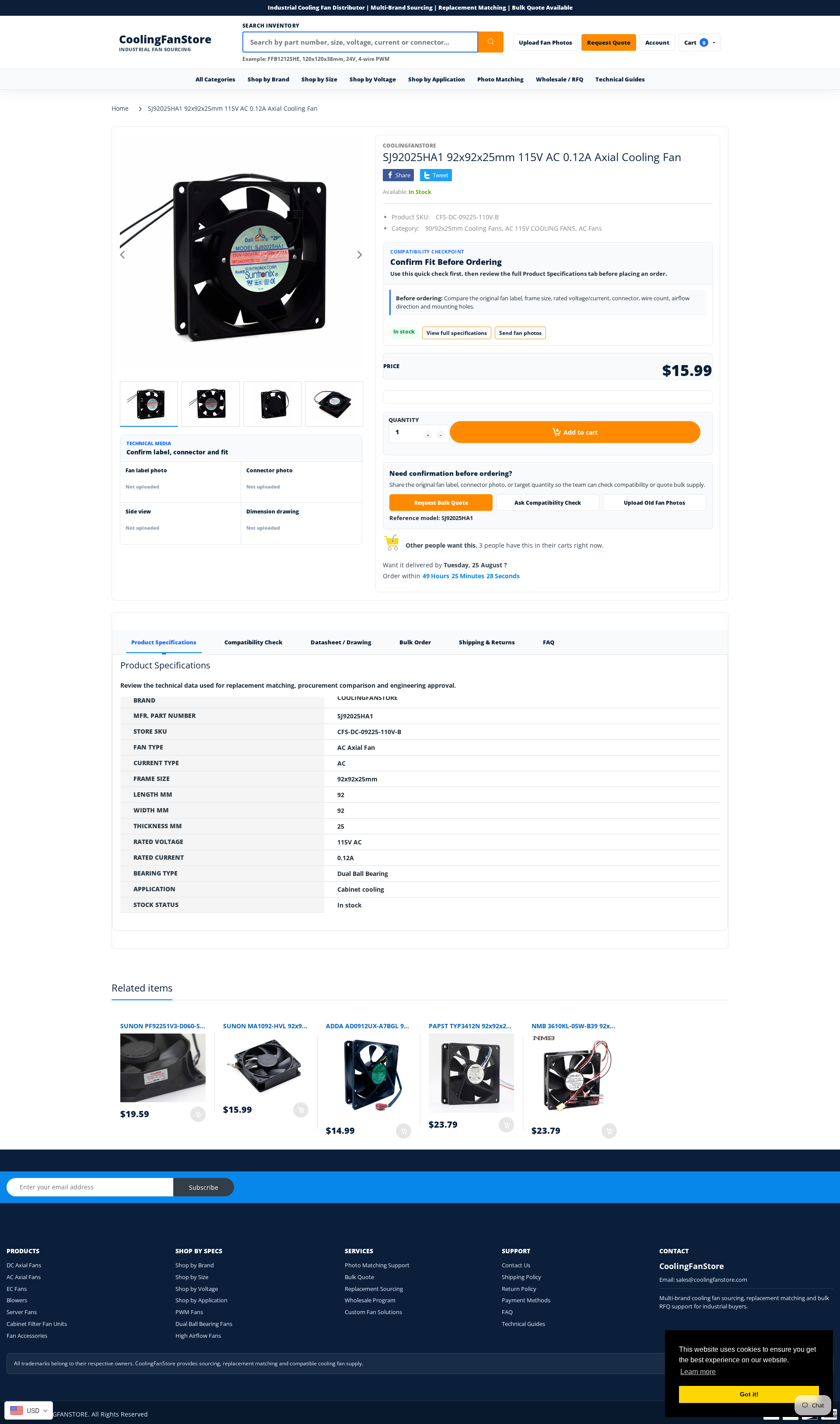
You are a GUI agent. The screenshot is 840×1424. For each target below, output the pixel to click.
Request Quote (608, 42)
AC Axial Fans (24, 1277)
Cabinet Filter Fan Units (37, 1324)
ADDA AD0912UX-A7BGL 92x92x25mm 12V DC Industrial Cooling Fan (368, 1026)
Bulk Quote (359, 1277)
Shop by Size (191, 1277)
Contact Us (516, 1265)
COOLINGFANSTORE (409, 145)
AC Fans (590, 228)
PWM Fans (189, 1312)
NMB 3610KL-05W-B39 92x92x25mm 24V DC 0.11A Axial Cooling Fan (574, 1026)
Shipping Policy (521, 1277)
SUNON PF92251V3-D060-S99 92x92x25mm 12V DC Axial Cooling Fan (163, 1026)
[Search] (491, 42)
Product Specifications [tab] (163, 642)
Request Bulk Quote (441, 502)
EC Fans (17, 1289)
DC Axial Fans (24, 1265)
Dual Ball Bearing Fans (203, 1324)
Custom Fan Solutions (373, 1312)
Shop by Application (201, 1300)
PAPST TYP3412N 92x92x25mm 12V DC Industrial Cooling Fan (471, 1026)
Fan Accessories (27, 1336)
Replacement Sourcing (374, 1289)
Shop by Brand (194, 1265)
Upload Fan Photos (545, 42)
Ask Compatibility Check (547, 502)
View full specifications (457, 333)
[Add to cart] (198, 1114)
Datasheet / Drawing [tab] (341, 642)
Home (120, 108)
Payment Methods (526, 1300)
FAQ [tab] (548, 642)
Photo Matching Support (377, 1265)
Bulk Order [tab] (415, 642)
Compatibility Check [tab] (253, 642)
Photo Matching (500, 79)
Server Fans (22, 1312)
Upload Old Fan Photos (654, 502)
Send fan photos (520, 333)
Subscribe (203, 1187)
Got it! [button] (749, 1394)
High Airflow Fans (198, 1336)
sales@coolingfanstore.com (711, 1279)
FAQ (507, 1312)
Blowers (17, 1300)
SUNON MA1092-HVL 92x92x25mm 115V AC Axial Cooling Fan (265, 1026)
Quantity (403, 420)
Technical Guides (620, 79)
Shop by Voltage (196, 1289)
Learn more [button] (698, 1371)
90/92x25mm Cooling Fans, (464, 228)
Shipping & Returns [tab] (487, 642)
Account (657, 42)
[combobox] (28, 1410)
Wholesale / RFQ (559, 79)
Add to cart (581, 432)
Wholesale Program (370, 1300)
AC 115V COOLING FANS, (541, 228)
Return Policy (519, 1289)
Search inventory (271, 25)
